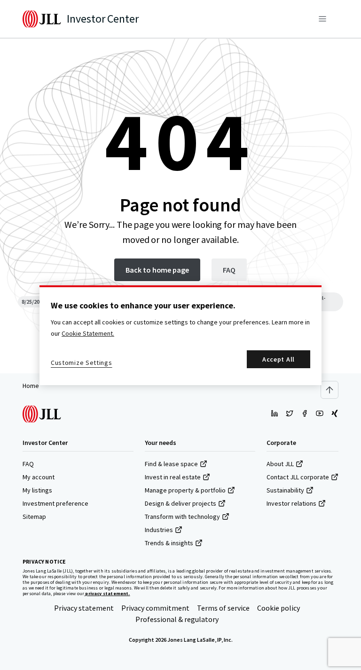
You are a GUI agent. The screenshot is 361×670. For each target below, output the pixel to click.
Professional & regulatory (177, 619)
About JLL (280, 464)
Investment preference (55, 503)
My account (39, 477)
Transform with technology (182, 516)
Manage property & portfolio (185, 490)
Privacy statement (84, 608)
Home (31, 385)
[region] (180, 335)
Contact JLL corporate (298, 477)
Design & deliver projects (180, 503)
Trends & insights (169, 543)
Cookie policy (278, 608)
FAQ (28, 464)
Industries (159, 529)
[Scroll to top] (329, 390)
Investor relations (291, 503)
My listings (37, 490)
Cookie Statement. (88, 333)
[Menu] (322, 19)
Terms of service (223, 608)
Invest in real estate (173, 477)
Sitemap (34, 516)
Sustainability (285, 490)
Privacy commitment (155, 608)
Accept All (278, 359)
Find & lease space (171, 464)
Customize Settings (81, 362)
